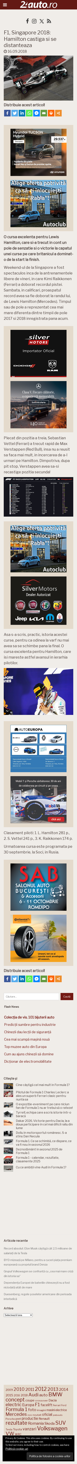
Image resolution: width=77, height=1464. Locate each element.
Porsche (10, 1418)
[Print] (51, 113)
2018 (24, 1395)
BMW (55, 1394)
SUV (60, 1423)
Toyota (17, 1429)
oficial (47, 1414)
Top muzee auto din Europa (25, 1047)
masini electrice (57, 1410)
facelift (46, 1405)
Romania (36, 1423)
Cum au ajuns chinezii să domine (29, 1054)
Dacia (53, 1400)
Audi (33, 1394)
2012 (41, 1389)
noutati (37, 1414)
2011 (29, 1389)
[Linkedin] (22, 113)
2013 (52, 1389)
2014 (63, 1389)
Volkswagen (52, 1428)
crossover (41, 1400)
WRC (18, 1434)
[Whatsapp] (29, 113)
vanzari (29, 1428)
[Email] (44, 113)
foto (32, 1409)
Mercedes (16, 1414)
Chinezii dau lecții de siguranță (27, 1032)
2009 (9, 1390)
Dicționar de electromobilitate (28, 1061)
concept (15, 1400)
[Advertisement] (38, 1204)
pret (18, 1419)
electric (13, 1404)
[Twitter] (14, 113)
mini (29, 1415)
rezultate (16, 1423)
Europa (28, 1405)
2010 (19, 1389)
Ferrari (57, 1405)
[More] (58, 113)
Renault (44, 1419)
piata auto (57, 1415)
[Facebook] (7, 113)
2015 (9, 1395)
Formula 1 (16, 1409)
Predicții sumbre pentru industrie (30, 1025)
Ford (63, 1405)
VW (10, 1433)
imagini (41, 1410)
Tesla (9, 1429)
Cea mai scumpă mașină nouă (27, 1039)
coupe (29, 1400)
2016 (17, 1395)
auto (43, 1395)
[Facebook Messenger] (36, 113)
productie (30, 1418)
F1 (37, 1404)
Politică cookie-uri (16, 1449)
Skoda (49, 1423)
